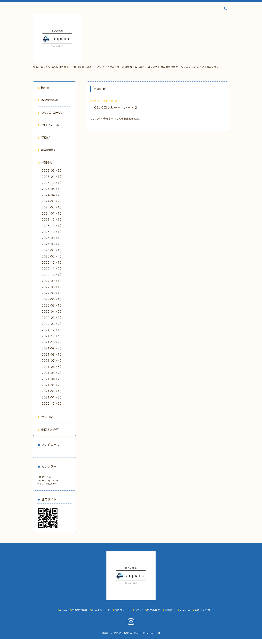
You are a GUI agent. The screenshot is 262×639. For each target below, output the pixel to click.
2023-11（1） (52, 226)
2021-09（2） (52, 348)
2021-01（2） (52, 397)
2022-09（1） (52, 281)
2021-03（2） (52, 385)
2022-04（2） (52, 311)
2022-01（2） (52, 324)
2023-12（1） (52, 220)
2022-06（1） (52, 299)
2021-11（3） (52, 336)
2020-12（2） (52, 403)
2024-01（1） (52, 213)
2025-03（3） (52, 170)
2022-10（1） (52, 275)
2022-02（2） (52, 318)
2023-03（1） (52, 250)
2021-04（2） (52, 379)
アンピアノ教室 (120, 633)
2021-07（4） (52, 361)
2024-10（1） (52, 183)
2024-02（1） (52, 207)
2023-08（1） (52, 238)
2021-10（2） (52, 342)
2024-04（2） (52, 195)
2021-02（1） (52, 391)
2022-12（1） (52, 262)
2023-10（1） (52, 232)
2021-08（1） (52, 354)
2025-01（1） (52, 177)
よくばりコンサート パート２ (115, 107)
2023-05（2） (52, 244)
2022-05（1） (52, 305)
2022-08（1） (52, 287)
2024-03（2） (52, 201)
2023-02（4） (52, 256)
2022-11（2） (52, 269)
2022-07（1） (52, 293)
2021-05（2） (52, 373)
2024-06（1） (52, 189)
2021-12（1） (52, 330)
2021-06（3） (52, 367)
